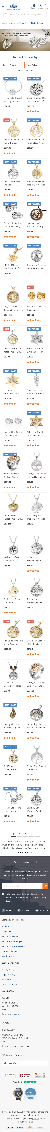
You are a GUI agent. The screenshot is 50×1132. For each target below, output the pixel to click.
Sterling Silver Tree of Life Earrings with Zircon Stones (13, 434)
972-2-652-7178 (12, 1014)
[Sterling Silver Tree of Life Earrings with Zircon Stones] (13, 420)
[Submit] (6, 14)
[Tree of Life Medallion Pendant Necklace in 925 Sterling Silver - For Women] (37, 587)
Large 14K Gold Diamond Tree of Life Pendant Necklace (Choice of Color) (13, 308)
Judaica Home (7, 23)
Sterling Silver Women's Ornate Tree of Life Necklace (36, 809)
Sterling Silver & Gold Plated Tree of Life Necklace (12, 350)
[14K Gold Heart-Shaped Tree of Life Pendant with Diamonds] (13, 504)
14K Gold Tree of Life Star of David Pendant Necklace (13, 141)
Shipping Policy (8, 974)
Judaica (35, 1118)
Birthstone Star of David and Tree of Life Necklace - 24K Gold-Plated (35, 434)
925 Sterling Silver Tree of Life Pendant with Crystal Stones (36, 726)
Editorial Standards (10, 951)
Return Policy (7, 979)
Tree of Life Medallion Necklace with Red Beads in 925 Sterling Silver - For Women (12, 684)
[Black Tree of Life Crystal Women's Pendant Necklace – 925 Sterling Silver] (13, 546)
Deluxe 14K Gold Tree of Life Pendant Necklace (37, 642)
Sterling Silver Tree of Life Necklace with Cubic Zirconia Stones (36, 475)
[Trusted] (10, 1075)
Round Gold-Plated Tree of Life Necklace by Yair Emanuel (36, 183)
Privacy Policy (8, 969)
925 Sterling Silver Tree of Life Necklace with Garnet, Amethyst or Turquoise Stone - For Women (37, 517)
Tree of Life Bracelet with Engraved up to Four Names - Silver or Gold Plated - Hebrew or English (12, 100)
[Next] (37, 834)
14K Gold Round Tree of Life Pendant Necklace (13, 642)
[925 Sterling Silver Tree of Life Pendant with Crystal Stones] (37, 713)
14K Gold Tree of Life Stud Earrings (36, 308)
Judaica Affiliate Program (13, 941)
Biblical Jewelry (37, 23)
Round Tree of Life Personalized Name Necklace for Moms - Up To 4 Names (36, 141)
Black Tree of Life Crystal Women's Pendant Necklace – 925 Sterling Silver (12, 559)
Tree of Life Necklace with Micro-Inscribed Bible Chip (36, 267)
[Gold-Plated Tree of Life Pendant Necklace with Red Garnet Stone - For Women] (13, 587)
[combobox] (25, 14)
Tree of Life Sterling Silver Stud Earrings (12, 225)
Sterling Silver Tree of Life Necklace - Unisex (13, 183)
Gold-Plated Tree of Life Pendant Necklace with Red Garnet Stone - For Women (12, 601)
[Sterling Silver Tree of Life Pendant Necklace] (37, 754)
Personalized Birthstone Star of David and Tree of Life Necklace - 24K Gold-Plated (12, 392)
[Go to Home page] (13, 6)
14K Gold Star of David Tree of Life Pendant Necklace (11, 267)
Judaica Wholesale (10, 936)
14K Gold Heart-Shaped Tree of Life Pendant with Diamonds (12, 517)
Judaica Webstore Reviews (13, 946)
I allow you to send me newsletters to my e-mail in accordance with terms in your (26, 897)
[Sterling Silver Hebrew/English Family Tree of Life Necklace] (37, 546)
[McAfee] (25, 1075)
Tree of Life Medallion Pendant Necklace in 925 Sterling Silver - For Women (35, 601)
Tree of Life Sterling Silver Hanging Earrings (12, 809)
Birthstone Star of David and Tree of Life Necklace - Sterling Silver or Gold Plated (36, 350)
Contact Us (7, 931)
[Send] (45, 886)
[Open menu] (3, 7)
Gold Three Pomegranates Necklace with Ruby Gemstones (12, 768)
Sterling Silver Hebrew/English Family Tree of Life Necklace (35, 559)
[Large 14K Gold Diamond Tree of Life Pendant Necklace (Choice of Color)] (13, 295)
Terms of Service (9, 984)
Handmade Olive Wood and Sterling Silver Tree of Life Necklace (35, 225)
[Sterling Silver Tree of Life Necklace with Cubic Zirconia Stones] (37, 462)
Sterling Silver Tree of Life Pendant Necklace (36, 768)
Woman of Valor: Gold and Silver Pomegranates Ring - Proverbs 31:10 (12, 475)
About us (6, 926)
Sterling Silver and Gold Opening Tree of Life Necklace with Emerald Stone (13, 726)
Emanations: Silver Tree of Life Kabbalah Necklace (36, 392)
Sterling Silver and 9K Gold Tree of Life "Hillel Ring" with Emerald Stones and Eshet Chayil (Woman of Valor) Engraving (36, 684)
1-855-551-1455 (12, 1046)
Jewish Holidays (9, 956)
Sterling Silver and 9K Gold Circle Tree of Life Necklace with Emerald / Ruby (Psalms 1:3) (36, 100)
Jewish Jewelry (22, 23)
